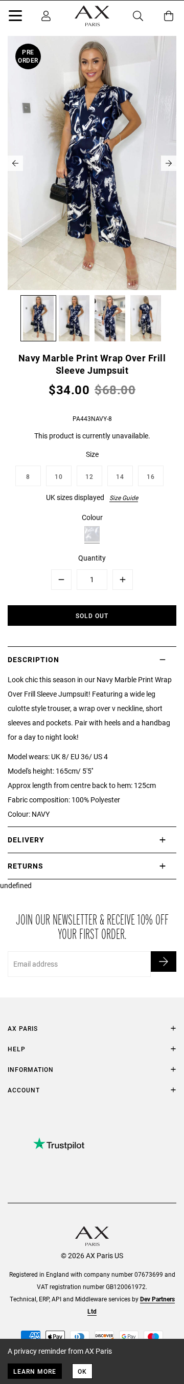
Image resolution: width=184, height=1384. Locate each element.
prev (15, 163)
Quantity (92, 558)
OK (82, 1371)
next (168, 163)
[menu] (15, 17)
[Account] (46, 16)
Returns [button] (25, 866)
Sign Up (163, 961)
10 (59, 476)
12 (89, 476)
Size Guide (123, 497)
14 (120, 476)
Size (92, 454)
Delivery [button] (26, 839)
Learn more (34, 1371)
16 (151, 476)
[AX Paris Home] (92, 16)
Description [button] (33, 659)
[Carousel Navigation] (92, 163)
